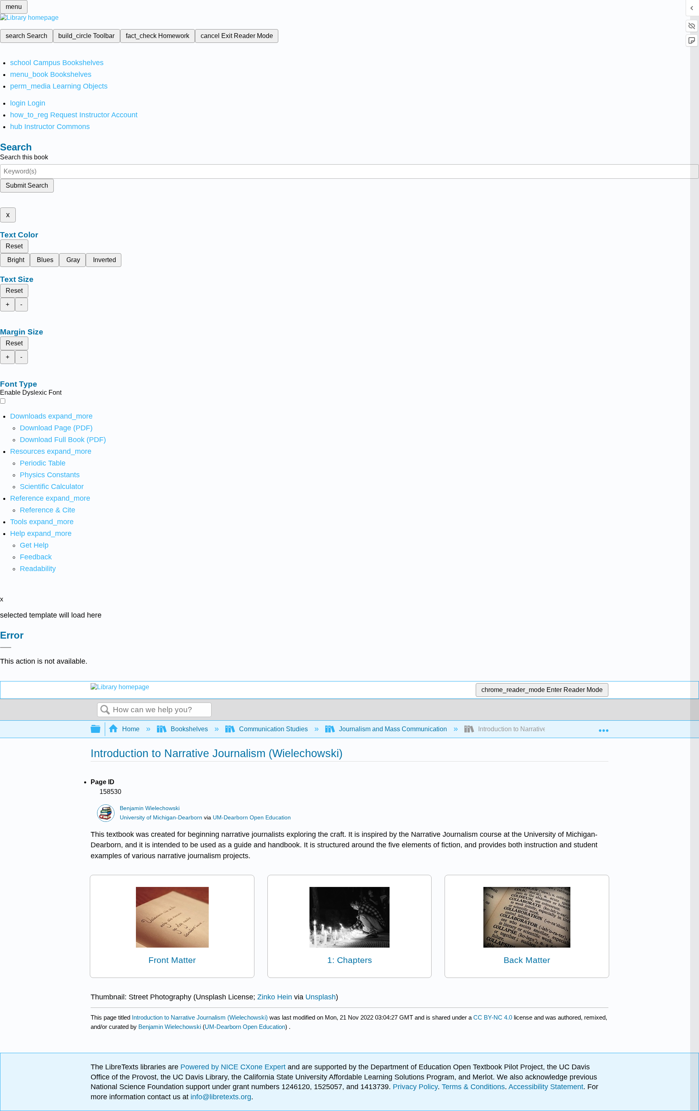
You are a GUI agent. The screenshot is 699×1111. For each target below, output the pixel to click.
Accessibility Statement (545, 1087)
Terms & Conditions (473, 1087)
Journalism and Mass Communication (393, 729)
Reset (14, 246)
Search (105, 710)
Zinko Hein (274, 997)
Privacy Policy (415, 1087)
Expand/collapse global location (603, 727)
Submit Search (27, 185)
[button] (36, 557)
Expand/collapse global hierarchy (100, 729)
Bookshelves (189, 729)
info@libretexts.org (220, 1097)
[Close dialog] (5, 647)
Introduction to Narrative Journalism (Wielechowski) (200, 1017)
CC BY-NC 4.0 (492, 1017)
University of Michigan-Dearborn (161, 818)
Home (131, 729)
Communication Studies (273, 729)
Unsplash (320, 997)
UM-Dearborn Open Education (252, 818)
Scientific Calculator (52, 486)
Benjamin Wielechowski (150, 808)
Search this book (24, 157)
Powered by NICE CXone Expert (234, 1067)
